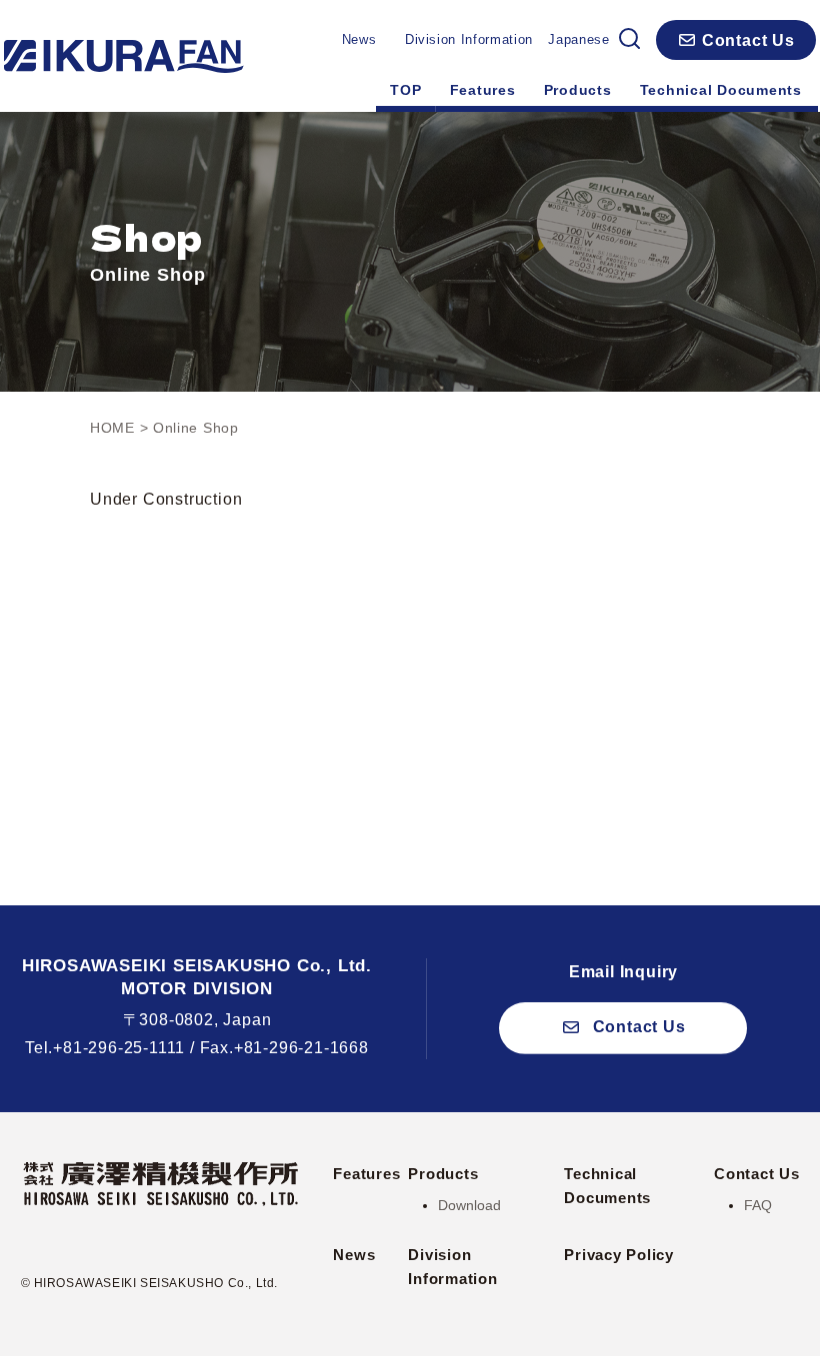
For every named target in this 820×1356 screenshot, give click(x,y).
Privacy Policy (619, 1254)
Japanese (578, 39)
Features (483, 90)
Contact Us (757, 1173)
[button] (736, 40)
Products (578, 90)
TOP (405, 90)
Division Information (469, 39)
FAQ (758, 1205)
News (359, 39)
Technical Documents (721, 90)
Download (469, 1205)
